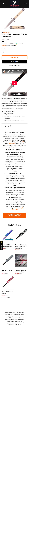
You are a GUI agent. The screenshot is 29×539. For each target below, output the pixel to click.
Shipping (4, 45)
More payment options (14, 65)
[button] (14, 44)
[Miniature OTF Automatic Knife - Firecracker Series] (8, 235)
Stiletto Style (12, 143)
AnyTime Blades (6, 32)
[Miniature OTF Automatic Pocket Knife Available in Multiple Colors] (21, 235)
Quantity (4, 49)
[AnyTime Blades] (14, 4)
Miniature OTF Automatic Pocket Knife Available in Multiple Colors (21, 246)
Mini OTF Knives (14, 225)
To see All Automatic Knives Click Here (14, 215)
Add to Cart (14, 57)
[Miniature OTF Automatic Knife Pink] (8, 282)
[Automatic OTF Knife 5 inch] (8, 260)
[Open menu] (3, 4)
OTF (23, 142)
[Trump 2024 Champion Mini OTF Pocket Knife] (21, 260)
